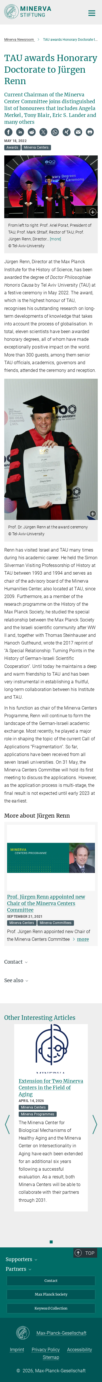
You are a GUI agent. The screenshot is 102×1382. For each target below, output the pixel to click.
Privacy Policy (46, 1349)
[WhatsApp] (55, 132)
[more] (55, 239)
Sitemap (51, 1357)
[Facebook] (8, 132)
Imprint (17, 1349)
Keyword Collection (51, 1308)
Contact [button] (14, 962)
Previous (7, 1125)
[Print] (90, 132)
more (83, 939)
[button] (92, 212)
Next (94, 1125)
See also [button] (14, 980)
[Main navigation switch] (91, 13)
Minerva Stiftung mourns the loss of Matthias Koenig (49, 1087)
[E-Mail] (78, 132)
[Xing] (66, 132)
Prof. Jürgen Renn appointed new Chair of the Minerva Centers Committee (46, 903)
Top (89, 1253)
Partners (16, 1269)
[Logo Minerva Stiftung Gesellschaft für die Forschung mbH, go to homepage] (40, 11)
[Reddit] (31, 132)
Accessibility (79, 1349)
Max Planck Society (51, 1294)
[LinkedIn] (20, 132)
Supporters (19, 1259)
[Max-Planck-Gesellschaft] (26, 1333)
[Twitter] (43, 132)
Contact (51, 1280)
